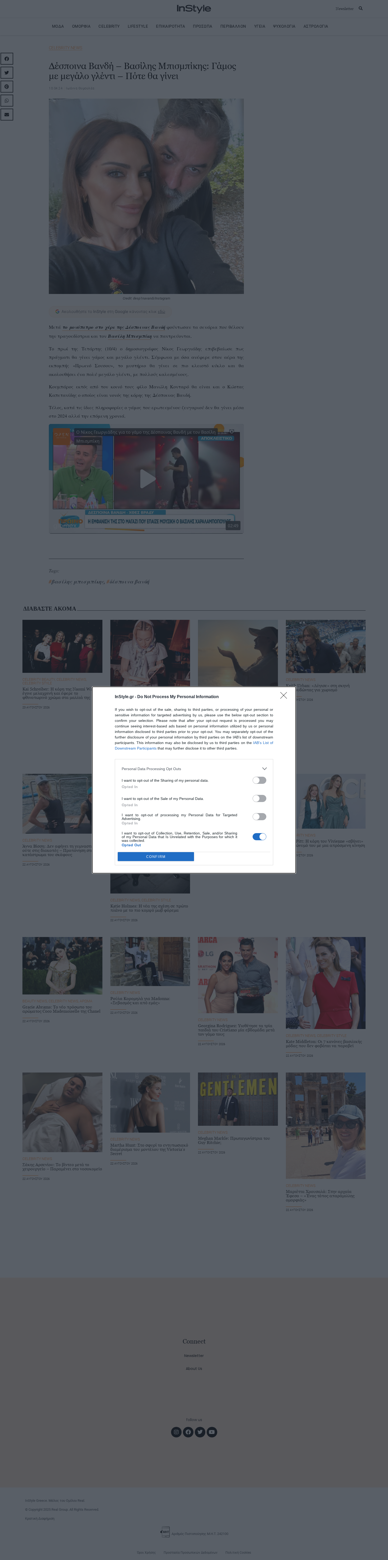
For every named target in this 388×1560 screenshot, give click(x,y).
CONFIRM (156, 857)
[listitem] (194, 768)
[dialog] (194, 780)
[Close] (285, 697)
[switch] (259, 780)
